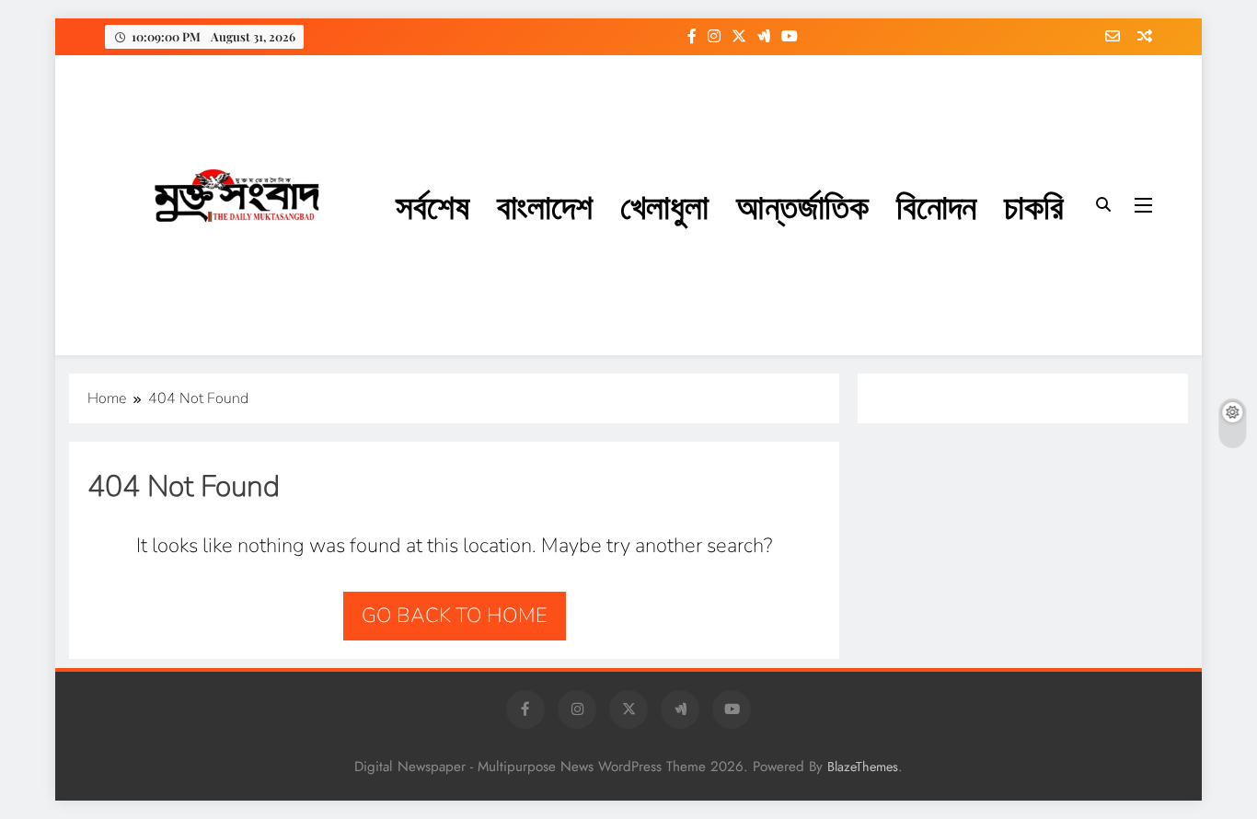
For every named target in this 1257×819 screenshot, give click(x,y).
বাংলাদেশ (545, 204)
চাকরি (1034, 204)
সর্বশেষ (432, 204)
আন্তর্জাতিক (802, 204)
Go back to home (455, 615)
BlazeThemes (862, 766)
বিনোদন (936, 204)
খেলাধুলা (664, 204)
